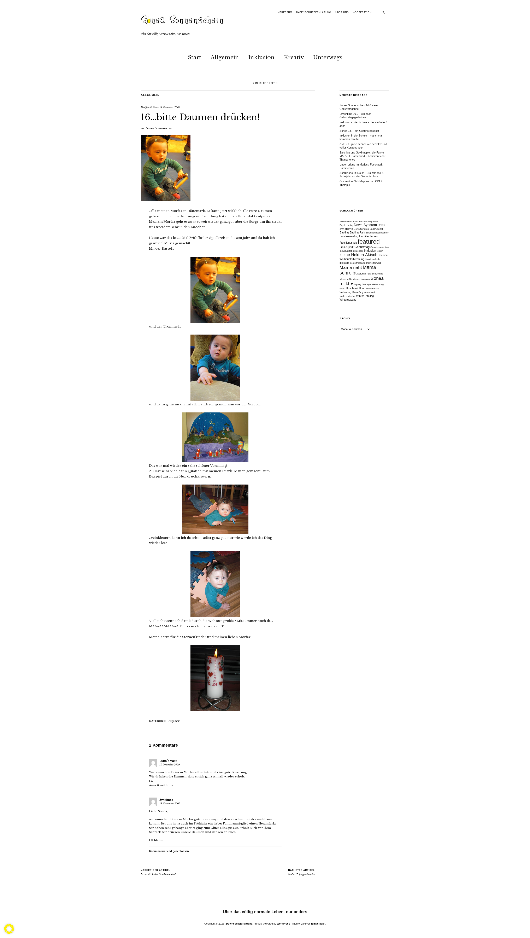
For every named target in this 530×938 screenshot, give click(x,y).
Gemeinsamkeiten (379, 247)
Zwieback (166, 799)
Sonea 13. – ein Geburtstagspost (359, 130)
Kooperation (362, 12)
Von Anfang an (359, 292)
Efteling (344, 232)
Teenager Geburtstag (373, 284)
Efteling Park (357, 232)
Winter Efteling (365, 296)
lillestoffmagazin (357, 263)
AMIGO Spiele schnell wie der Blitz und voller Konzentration (363, 146)
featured (369, 241)
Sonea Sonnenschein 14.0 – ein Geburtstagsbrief (359, 107)
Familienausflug (349, 236)
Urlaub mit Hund (355, 288)
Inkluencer (358, 251)
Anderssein (361, 221)
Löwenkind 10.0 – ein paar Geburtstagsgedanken (355, 115)
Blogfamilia (372, 221)
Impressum (284, 12)
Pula (369, 273)
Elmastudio (317, 923)
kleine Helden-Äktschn (360, 255)
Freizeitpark (347, 247)
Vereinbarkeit (372, 288)
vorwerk (371, 292)
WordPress (283, 923)
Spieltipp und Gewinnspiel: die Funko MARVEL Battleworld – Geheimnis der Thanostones (362, 156)
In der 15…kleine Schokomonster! (158, 872)
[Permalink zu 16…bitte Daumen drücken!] (165, 200)
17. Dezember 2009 (169, 764)
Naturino (361, 273)
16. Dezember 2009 (169, 107)
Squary (357, 284)
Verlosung (345, 292)
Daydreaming (346, 225)
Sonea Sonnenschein (159, 128)
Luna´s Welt (168, 761)
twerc (342, 288)
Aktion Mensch (347, 221)
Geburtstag (362, 247)
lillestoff (344, 262)
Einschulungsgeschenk (377, 232)
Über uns (342, 12)
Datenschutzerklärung (313, 12)
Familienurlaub (348, 242)
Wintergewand (348, 299)
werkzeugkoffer (347, 296)
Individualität (346, 251)
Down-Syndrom (365, 225)
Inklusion (261, 57)
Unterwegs (327, 57)
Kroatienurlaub (372, 259)
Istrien (380, 251)
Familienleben (368, 236)
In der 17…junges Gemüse (301, 872)
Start (194, 57)
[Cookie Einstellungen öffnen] (9, 933)
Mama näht (351, 267)
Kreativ (294, 57)
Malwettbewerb (373, 263)
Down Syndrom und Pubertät (368, 229)
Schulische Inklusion (359, 279)
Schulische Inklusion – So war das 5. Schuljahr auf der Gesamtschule (362, 174)
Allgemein (225, 57)
